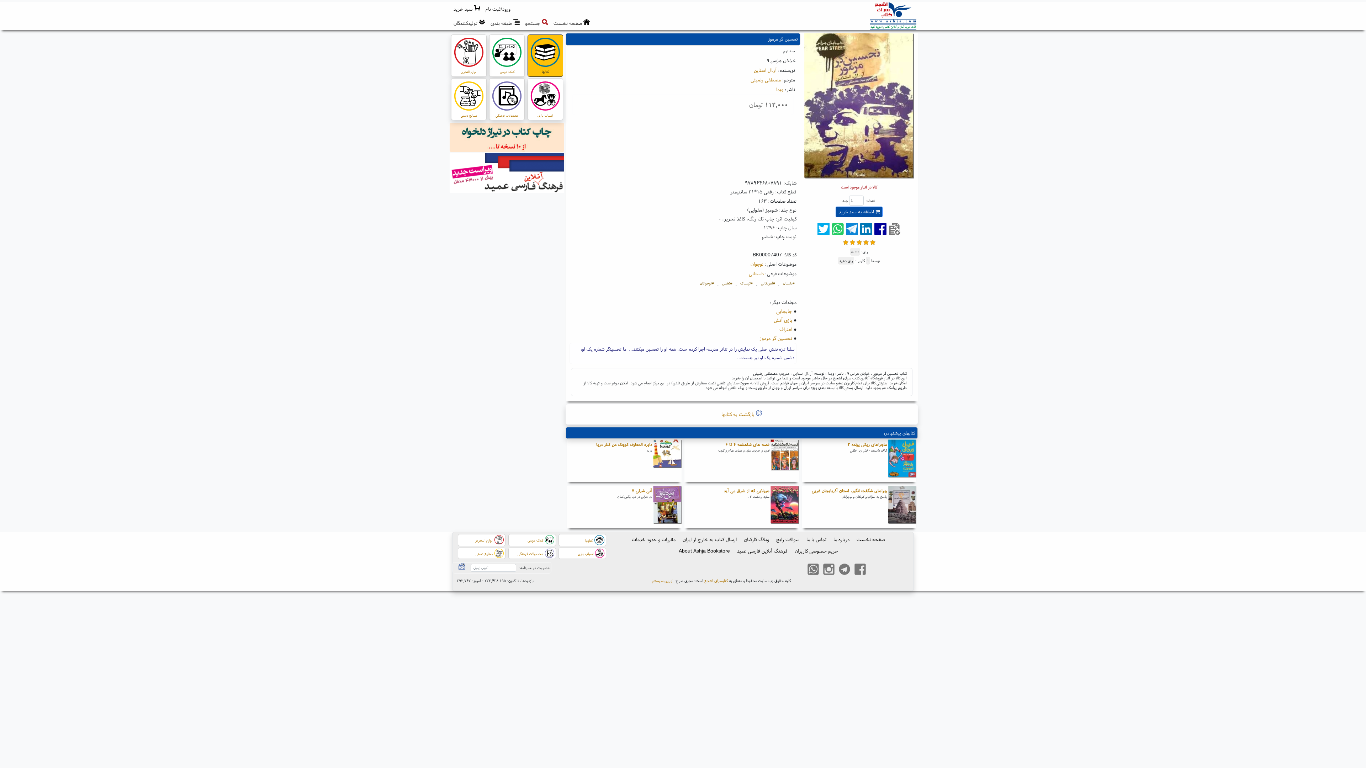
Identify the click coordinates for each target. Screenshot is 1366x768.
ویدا (779, 89)
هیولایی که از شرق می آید (746, 490)
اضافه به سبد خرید (857, 211)
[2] (852, 241)
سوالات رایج (787, 539)
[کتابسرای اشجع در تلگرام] (844, 570)
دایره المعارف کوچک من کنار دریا (624, 444)
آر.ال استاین (765, 70)
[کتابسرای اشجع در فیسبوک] (860, 570)
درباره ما (841, 539)
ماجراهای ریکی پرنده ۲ (867, 444)
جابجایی (784, 311)
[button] (498, 9)
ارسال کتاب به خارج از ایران (710, 539)
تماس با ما (816, 539)
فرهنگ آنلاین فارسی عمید (762, 550)
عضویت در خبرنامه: (534, 568)
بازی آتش (783, 320)
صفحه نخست (871, 539)
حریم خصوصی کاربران (816, 550)
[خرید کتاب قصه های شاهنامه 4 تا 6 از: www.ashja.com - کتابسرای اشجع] (785, 460)
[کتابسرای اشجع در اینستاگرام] (829, 570)
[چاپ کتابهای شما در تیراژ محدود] (507, 138)
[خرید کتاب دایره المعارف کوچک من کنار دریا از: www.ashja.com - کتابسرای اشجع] (667, 460)
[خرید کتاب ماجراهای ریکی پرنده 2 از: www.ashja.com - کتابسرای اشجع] (902, 460)
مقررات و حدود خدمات (654, 539)
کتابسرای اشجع (716, 580)
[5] (872, 241)
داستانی (756, 273)
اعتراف (785, 329)
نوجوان (757, 263)
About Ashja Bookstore (704, 550)
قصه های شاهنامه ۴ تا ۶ (747, 444)
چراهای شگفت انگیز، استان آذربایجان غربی (849, 490)
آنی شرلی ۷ (642, 490)
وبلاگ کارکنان (756, 539)
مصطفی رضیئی (766, 79)
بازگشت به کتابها (738, 414)
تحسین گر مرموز (775, 338)
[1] (845, 241)
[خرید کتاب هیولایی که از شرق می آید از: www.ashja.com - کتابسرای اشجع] (785, 507)
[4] (866, 241)
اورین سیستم (662, 580)
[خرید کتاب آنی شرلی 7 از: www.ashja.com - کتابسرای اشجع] (667, 507)
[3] (859, 241)
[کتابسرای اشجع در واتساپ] (813, 570)
